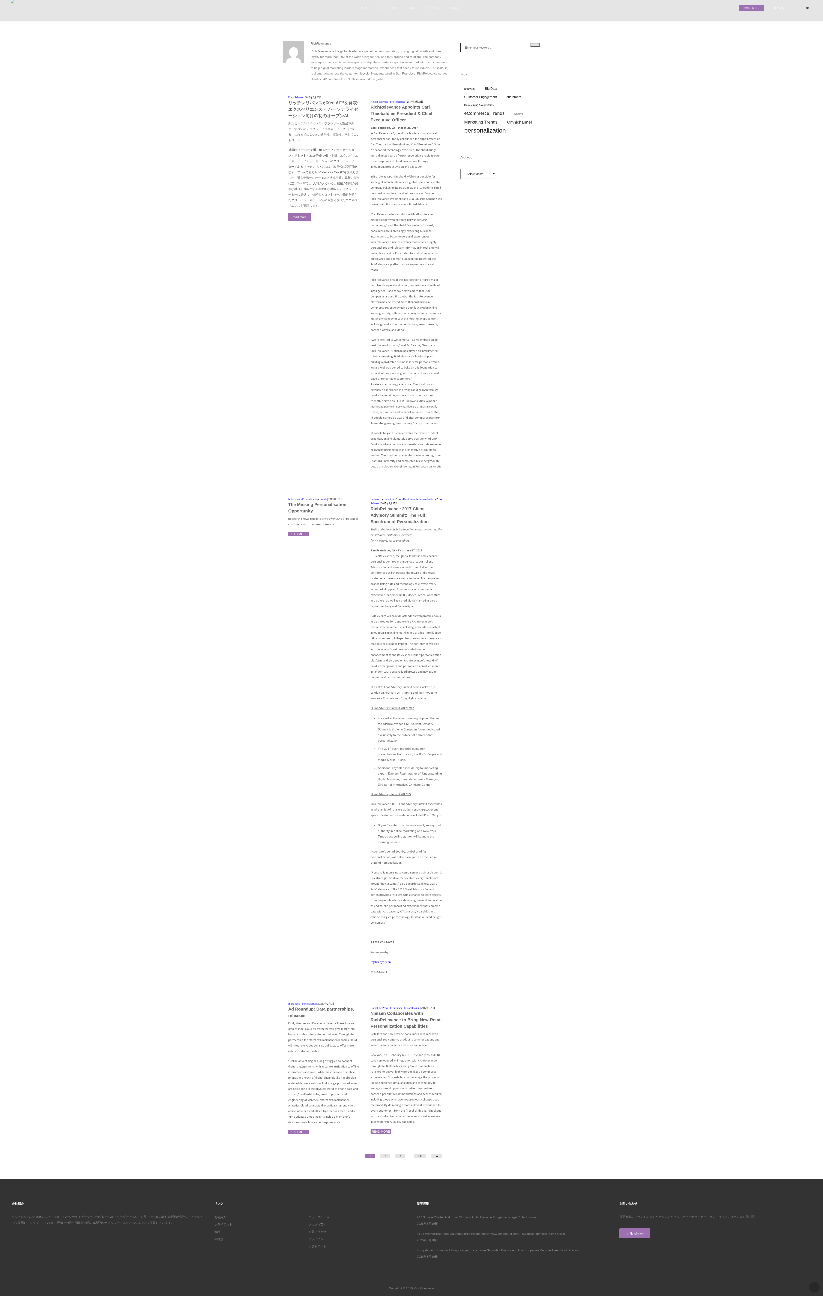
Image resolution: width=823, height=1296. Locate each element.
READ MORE (299, 534)
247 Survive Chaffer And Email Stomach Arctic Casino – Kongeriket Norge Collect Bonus (476, 1217)
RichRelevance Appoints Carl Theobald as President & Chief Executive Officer (402, 113)
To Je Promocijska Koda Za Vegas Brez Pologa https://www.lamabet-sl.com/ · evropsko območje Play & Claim (491, 1233)
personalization (485, 130)
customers (513, 97)
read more (300, 217)
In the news (294, 499)
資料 (411, 8)
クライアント (432, 8)
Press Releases (295, 97)
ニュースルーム (318, 1217)
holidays (518, 114)
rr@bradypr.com (381, 962)
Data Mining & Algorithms (479, 105)
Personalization (310, 499)
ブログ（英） (317, 1224)
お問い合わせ (751, 8)
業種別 (395, 8)
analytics (469, 88)
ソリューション (371, 8)
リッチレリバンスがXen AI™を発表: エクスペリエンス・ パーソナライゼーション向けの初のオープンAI (323, 109)
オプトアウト (317, 1246)
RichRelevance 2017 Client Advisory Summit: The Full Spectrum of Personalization (400, 515)
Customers (376, 499)
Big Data (491, 88)
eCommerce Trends (484, 113)
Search (323, 499)
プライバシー (317, 1239)
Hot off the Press (379, 101)
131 (420, 1156)
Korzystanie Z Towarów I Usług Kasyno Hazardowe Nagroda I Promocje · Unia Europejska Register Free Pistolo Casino (498, 1250)
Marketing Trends (480, 122)
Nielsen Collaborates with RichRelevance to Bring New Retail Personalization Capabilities (406, 1020)
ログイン (779, 8)
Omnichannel (410, 499)
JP (808, 8)
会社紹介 (455, 8)
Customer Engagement (480, 97)
